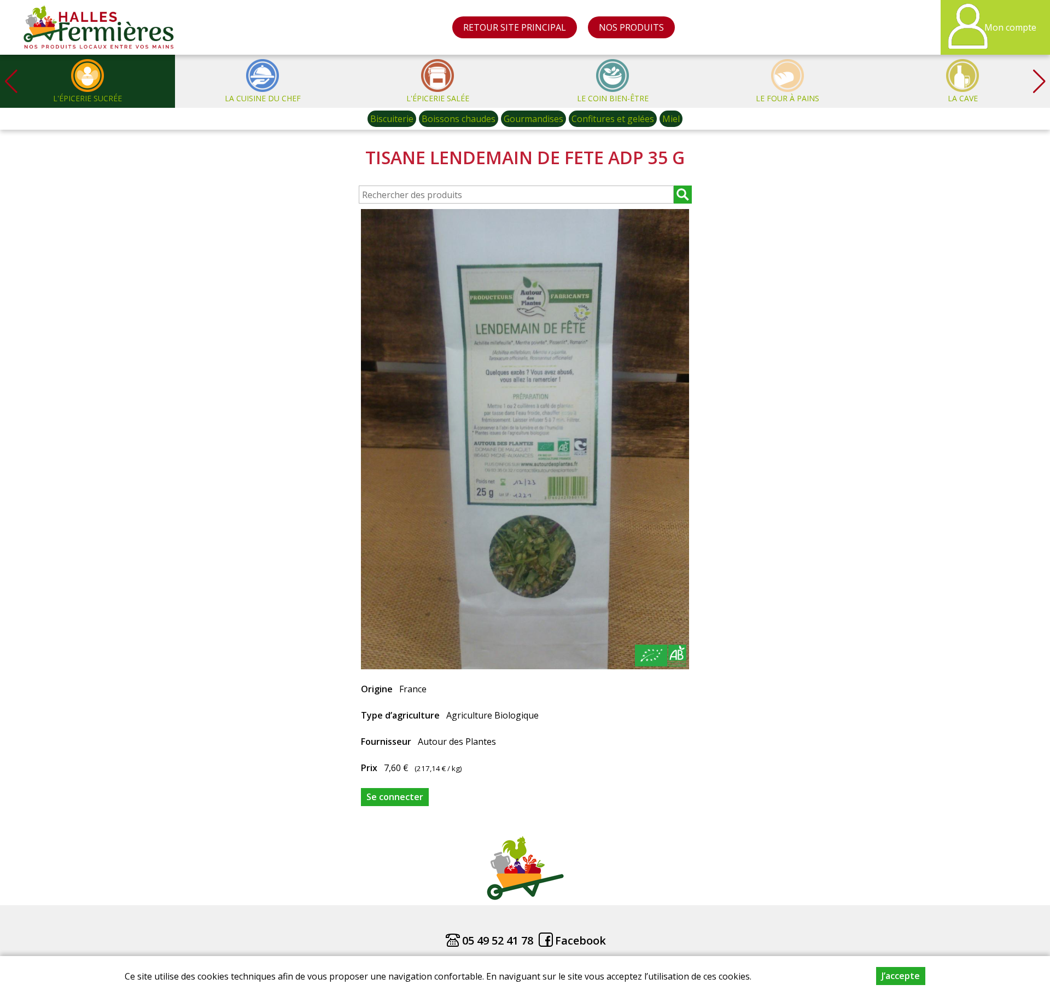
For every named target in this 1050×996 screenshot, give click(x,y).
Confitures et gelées (612, 119)
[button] (1039, 81)
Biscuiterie (391, 119)
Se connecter (394, 797)
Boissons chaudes (458, 119)
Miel (671, 119)
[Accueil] (99, 27)
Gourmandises (533, 119)
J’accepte (901, 976)
